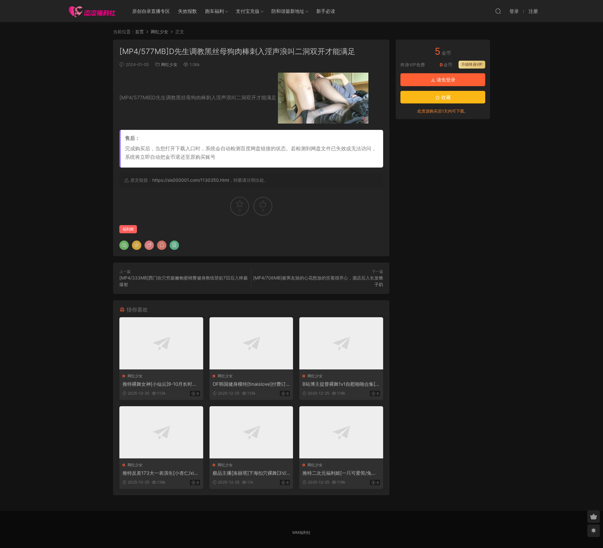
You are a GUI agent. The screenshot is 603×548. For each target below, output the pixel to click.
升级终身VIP (471, 64)
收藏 (445, 97)
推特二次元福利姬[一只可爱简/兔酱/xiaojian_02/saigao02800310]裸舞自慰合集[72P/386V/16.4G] (340, 473)
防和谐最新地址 (287, 11)
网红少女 (169, 64)
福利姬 (128, 229)
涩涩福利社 (92, 11)
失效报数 (187, 11)
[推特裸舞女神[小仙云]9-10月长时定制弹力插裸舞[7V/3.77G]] (161, 343)
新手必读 (325, 11)
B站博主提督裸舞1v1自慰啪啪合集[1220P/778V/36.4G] (340, 384)
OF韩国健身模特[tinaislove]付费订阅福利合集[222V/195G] (249, 384)
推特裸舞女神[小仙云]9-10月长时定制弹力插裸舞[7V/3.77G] (159, 384)
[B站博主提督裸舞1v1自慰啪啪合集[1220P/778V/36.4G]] (341, 343)
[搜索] (498, 11)
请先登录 (445, 80)
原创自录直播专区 (151, 11)
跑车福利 (214, 11)
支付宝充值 (247, 11)
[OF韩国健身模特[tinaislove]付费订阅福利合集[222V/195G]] (251, 343)
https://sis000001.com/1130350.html (190, 180)
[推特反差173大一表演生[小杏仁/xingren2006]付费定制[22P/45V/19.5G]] (161, 432)
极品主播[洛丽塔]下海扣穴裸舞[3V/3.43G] (249, 473)
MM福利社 (301, 532)
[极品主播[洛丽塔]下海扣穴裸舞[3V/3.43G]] (251, 432)
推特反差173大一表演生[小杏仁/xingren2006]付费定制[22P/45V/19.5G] (161, 473)
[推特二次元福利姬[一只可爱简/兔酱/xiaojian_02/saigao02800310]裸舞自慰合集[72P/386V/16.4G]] (341, 432)
